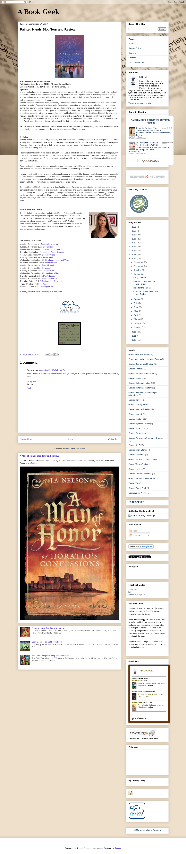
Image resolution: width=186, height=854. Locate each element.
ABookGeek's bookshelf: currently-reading (151, 121)
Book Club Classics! (53, 249)
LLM (144, 77)
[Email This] (46, 354)
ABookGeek (132, 590)
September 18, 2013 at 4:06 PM (52, 370)
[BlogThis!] (49, 354)
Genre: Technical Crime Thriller (142, 459)
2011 (134, 336)
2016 (134, 246)
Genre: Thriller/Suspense (140, 473)
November (139, 266)
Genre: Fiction (135, 378)
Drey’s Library (49, 276)
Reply (29, 388)
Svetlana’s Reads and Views (57, 260)
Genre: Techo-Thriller (138, 464)
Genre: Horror (134, 400)
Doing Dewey (48, 271)
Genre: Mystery (135, 419)
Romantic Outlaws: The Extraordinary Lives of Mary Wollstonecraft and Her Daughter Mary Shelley (153, 131)
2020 (134, 231)
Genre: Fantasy (135, 369)
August (137, 299)
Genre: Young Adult (137, 488)
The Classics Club (136, 62)
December (139, 262)
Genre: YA (133, 483)
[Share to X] (52, 354)
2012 (134, 332)
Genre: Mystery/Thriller (139, 423)
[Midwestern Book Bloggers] (147, 830)
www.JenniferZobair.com (34, 229)
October (138, 270)
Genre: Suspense (136, 454)
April (136, 315)
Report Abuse (136, 501)
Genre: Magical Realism (139, 409)
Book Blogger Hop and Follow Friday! (47, 642)
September (139, 274)
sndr (101, 848)
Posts (135, 531)
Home (70, 439)
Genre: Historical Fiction (139, 383)
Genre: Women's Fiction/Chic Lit (143, 478)
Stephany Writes (52, 273)
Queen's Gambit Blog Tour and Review (145, 293)
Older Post (113, 439)
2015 (134, 251)
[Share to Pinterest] (57, 354)
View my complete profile (139, 103)
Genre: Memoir (135, 414)
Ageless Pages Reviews (53, 252)
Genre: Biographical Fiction (140, 364)
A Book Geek (38, 12)
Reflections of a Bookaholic (51, 281)
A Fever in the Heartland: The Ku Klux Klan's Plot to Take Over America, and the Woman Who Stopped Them (152, 146)
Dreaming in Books (47, 286)
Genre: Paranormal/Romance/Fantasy (146, 438)
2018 (134, 239)
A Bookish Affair (50, 263)
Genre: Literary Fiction (138, 404)
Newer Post (26, 439)
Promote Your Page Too (136, 595)
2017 (134, 243)
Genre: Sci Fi (134, 445)
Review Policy (134, 48)
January (138, 327)
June (136, 307)
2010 (134, 340)
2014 (134, 254)
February (138, 323)
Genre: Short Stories (137, 450)
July (136, 303)
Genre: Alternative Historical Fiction (144, 359)
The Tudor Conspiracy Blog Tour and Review (50, 656)
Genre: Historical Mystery (140, 388)
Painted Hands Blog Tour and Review (144, 282)
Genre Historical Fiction (139, 354)
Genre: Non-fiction (136, 428)
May (136, 311)
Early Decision (139, 277)
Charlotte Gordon (137, 137)
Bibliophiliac (48, 247)
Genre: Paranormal (137, 433)
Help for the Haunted (143, 288)
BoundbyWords (48, 255)
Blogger (118, 848)
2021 (134, 227)
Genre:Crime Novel (137, 493)
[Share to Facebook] (54, 354)
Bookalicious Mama (49, 244)
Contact (132, 58)
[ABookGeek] (129, 592)
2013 (134, 258)
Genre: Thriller (135, 469)
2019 (134, 235)
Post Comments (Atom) (75, 449)
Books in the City (49, 278)
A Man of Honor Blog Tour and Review (39, 456)
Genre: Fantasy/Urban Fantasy (142, 373)
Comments (137, 535)
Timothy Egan (136, 151)
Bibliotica (46, 268)
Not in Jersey (42, 284)
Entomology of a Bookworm (50, 292)
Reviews (132, 53)
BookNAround (48, 265)
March (137, 319)
